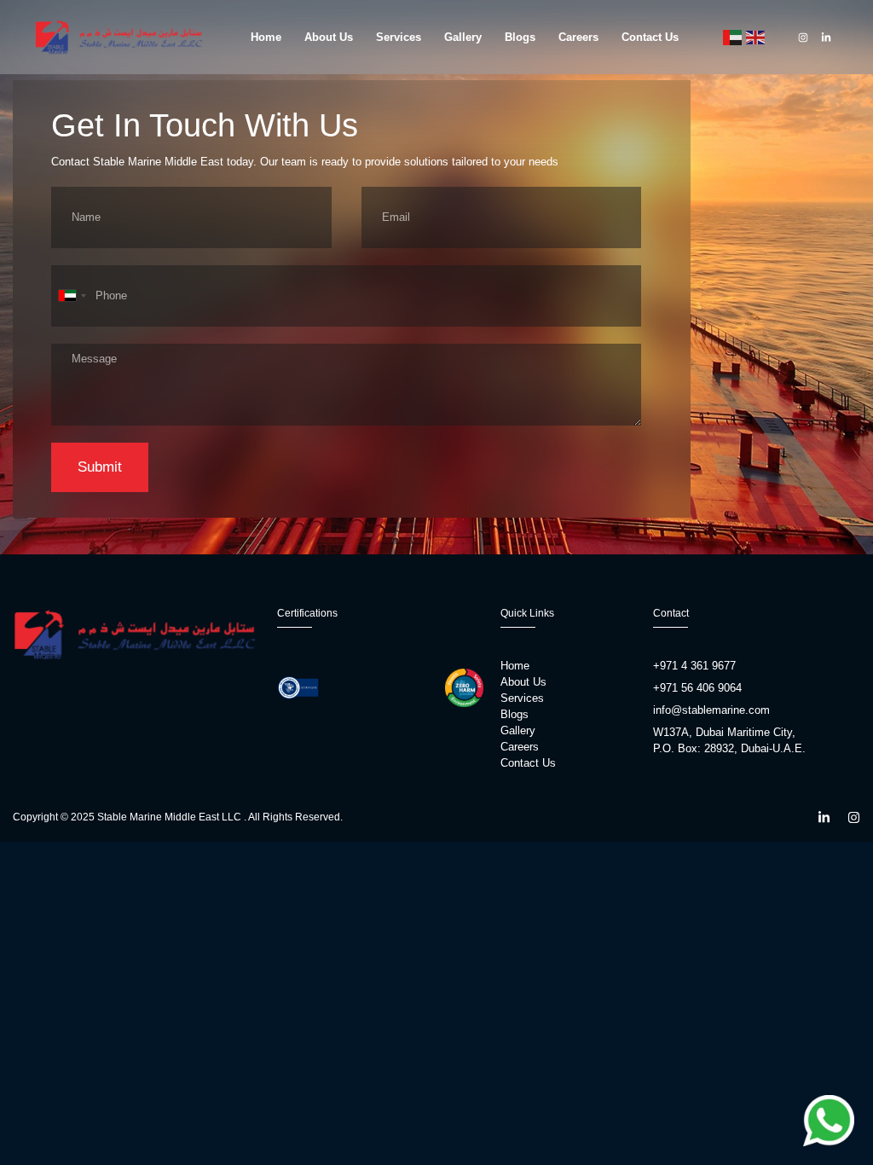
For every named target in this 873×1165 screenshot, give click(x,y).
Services (398, 37)
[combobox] (71, 296)
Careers (578, 37)
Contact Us (650, 37)
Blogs (520, 37)
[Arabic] (732, 37)
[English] (755, 37)
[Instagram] (803, 37)
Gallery (463, 37)
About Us (328, 37)
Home (266, 37)
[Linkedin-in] (826, 37)
